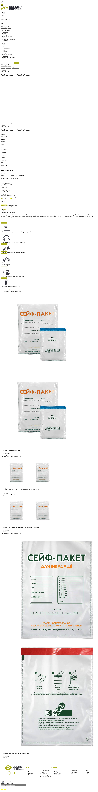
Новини (5, 37)
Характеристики (8, 211)
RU (4, 14)
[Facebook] (9, 774)
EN (4, 15)
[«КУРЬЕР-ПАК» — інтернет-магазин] (11, 9)
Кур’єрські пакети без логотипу (57, 773)
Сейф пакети (15, 68)
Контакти (6, 40)
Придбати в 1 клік (12, 205)
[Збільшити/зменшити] (5, 789)
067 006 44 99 (5, 26)
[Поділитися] (2, 789)
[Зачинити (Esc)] (1, 789)
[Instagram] (14, 774)
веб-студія (10, 783)
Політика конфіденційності (47, 774)
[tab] (50, 209)
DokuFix (72, 773)
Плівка (5, 33)
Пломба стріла (88, 771)
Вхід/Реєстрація (5, 19)
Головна (3, 68)
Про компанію (7, 36)
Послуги (5, 35)
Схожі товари (7, 289)
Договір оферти (46, 776)
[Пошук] (2, 5)
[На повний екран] (4, 789)
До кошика (3, 205)
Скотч (87, 773)
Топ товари (6, 30)
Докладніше (6, 291)
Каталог (5, 32)
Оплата (13, 785)
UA (4, 12)
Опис (4, 209)
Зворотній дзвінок (6, 28)
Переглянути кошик (5, 785)
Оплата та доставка (9, 39)
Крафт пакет (73, 772)
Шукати (16, 63)
